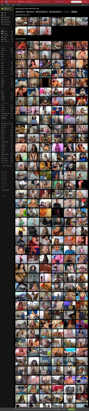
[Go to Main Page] (10, 2)
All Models (3, 187)
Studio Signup (4, 185)
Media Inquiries (4, 177)
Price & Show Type (42, 11)
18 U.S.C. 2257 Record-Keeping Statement (5, 190)
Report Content (4, 175)
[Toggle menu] (2, 2)
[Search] (54, 2)
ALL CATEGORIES (8, 165)
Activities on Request (55, 11)
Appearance (20, 11)
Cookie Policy (57, 409)
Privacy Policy (4, 179)
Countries (30, 11)
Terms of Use (3, 181)
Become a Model (4, 183)
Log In (85, 1)
